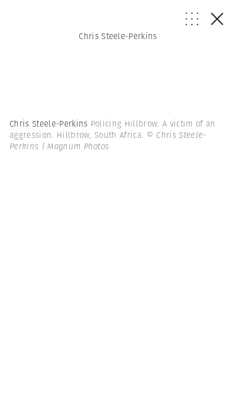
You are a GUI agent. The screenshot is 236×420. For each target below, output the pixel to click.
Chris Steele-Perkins (118, 36)
